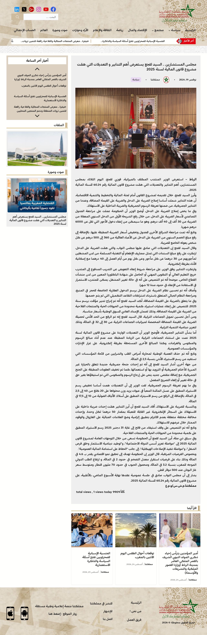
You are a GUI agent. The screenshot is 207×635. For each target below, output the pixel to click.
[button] (37, 68)
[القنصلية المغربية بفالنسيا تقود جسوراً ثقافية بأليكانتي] (37, 181)
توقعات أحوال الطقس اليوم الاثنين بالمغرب (44, 85)
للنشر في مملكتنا (101, 603)
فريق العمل (134, 619)
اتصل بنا (107, 619)
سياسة (135, 80)
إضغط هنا (55, 613)
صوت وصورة (56, 172)
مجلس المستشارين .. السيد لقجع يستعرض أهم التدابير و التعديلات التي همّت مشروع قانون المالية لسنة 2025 (37, 220)
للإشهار (107, 611)
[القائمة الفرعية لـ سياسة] (169, 30)
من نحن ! (135, 611)
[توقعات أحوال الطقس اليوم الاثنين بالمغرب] (136, 515)
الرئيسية (136, 602)
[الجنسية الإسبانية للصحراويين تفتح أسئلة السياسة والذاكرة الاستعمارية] (92, 515)
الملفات (59, 125)
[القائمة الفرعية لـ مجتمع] (153, 30)
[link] (145, 41)
